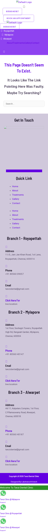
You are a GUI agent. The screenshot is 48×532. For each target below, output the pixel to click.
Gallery (27, 43)
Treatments (18, 43)
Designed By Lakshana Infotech (24, 482)
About (10, 43)
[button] (24, 6)
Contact (35, 43)
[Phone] (6, 346)
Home (15, 186)
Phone (8, 350)
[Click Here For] (6, 296)
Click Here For (12, 300)
